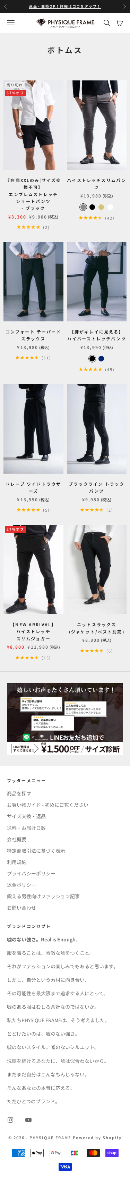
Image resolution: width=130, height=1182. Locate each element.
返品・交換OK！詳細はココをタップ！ (65, 6)
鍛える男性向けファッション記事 (43, 896)
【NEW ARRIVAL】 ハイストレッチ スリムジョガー (33, 631)
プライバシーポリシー (31, 873)
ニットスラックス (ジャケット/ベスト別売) (96, 627)
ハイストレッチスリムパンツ (96, 183)
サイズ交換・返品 (26, 816)
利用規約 (16, 862)
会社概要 (16, 839)
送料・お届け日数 (26, 827)
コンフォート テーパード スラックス (33, 335)
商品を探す (19, 793)
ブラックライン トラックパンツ (96, 487)
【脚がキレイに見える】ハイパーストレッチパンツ (96, 335)
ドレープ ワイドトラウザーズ (33, 487)
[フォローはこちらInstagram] (10, 1119)
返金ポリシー (21, 884)
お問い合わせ (21, 907)
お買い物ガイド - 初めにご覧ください (47, 804)
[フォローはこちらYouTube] (28, 1119)
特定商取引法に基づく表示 (36, 850)
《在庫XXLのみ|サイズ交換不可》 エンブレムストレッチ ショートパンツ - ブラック (33, 194)
